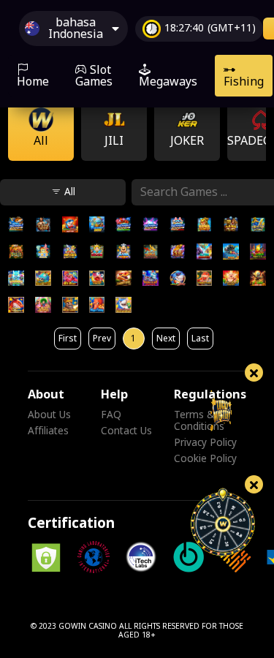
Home (33, 82)
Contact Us (126, 431)
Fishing (244, 82)
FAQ (111, 415)
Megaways (168, 82)
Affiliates (48, 431)
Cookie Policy (205, 459)
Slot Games (94, 76)
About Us (49, 415)
